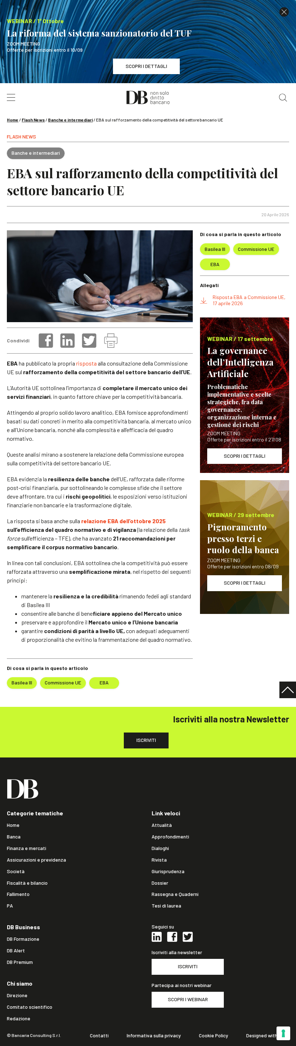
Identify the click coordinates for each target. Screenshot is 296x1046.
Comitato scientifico (29, 1007)
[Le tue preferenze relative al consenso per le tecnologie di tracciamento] (283, 1033)
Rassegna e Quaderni (175, 894)
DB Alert (16, 950)
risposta (86, 363)
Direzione (17, 995)
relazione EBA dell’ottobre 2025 (123, 520)
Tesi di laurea (166, 906)
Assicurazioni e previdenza (36, 860)
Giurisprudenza (168, 871)
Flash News (33, 119)
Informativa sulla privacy (154, 1035)
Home (12, 119)
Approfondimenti (170, 837)
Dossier (160, 883)
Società (16, 871)
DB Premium (20, 962)
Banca (14, 837)
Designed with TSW (267, 1035)
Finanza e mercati (26, 848)
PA (10, 906)
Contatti (99, 1035)
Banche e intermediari (70, 119)
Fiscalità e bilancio (27, 883)
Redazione (18, 1018)
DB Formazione (23, 939)
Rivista (159, 860)
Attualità (162, 825)
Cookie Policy (213, 1035)
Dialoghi (160, 848)
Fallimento (18, 894)
